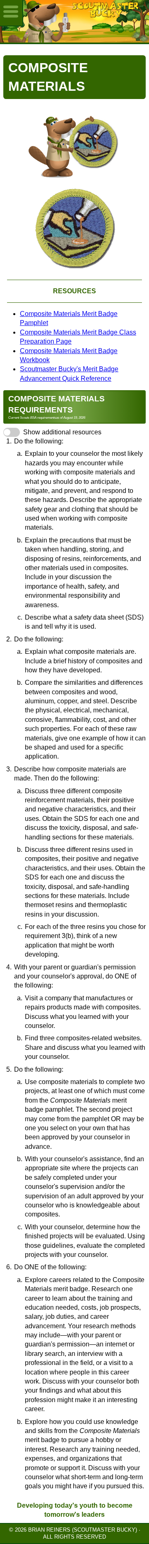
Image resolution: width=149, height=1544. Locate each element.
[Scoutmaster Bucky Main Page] (74, 21)
